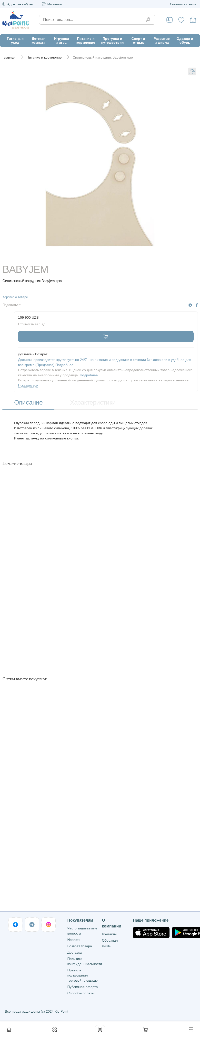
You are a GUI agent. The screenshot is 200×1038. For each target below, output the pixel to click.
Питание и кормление (44, 57)
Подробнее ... (91, 375)
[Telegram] (190, 305)
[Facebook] (197, 305)
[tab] (28, 403)
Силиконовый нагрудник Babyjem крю (103, 57)
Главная (9, 57)
